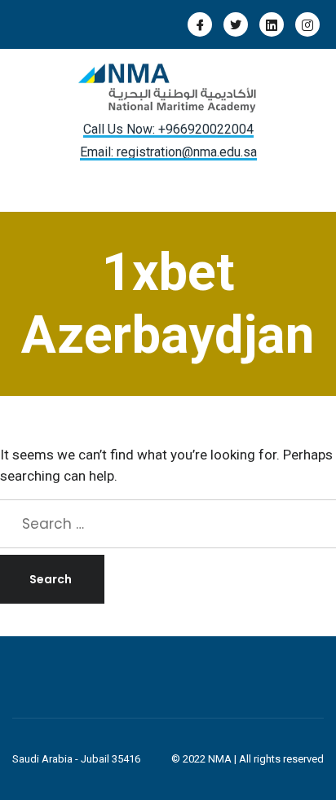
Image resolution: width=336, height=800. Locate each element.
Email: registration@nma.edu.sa (168, 152)
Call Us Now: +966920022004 (168, 129)
